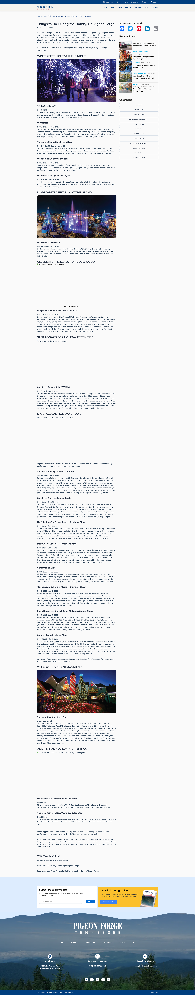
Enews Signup (124, 2)
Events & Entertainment (138, 119)
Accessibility (139, 109)
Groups (155, 7)
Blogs (146, 2)
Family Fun (139, 129)
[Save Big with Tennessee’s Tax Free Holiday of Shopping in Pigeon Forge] (125, 88)
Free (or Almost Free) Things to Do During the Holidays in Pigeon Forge (68, 871)
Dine (120, 7)
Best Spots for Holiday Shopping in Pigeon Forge (58, 866)
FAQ (133, 942)
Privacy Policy (154, 992)
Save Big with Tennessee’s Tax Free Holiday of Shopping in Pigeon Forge (144, 89)
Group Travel (139, 138)
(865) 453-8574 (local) (97, 966)
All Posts (139, 105)
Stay (113, 7)
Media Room (106, 942)
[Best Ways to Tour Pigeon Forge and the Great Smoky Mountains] (125, 44)
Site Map (121, 942)
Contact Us (90, 942)
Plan (147, 7)
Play (106, 7)
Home (39, 16)
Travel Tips (139, 153)
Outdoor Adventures (138, 143)
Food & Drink (139, 133)
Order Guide (109, 2)
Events (128, 7)
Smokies (138, 7)
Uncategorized (139, 157)
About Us (75, 942)
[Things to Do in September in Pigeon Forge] (125, 55)
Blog (46, 16)
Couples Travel (139, 114)
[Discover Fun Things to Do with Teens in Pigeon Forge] (125, 66)
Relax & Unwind (139, 148)
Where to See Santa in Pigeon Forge (52, 860)
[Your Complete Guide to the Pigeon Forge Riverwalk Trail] (125, 77)
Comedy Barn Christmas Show (95, 642)
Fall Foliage (139, 124)
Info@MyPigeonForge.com (146, 966)
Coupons (136, 2)
